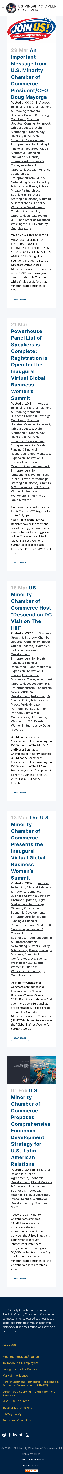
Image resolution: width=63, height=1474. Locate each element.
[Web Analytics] (31, 1471)
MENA (40, 178)
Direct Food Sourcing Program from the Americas (28, 1393)
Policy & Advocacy (35, 700)
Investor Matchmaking (17, 1407)
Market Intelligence (15, 1375)
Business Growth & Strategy (30, 115)
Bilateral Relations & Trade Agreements (30, 1174)
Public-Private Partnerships (29, 479)
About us (9, 1345)
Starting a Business (24, 199)
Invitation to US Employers (20, 1363)
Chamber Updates (23, 900)
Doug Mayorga (21, 228)
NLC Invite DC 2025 (16, 1401)
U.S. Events (39, 215)
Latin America (41, 169)
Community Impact (37, 123)
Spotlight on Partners (25, 194)
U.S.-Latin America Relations (30, 220)
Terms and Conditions (17, 1420)
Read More (20, 299)
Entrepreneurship (23, 144)
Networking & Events (25, 182)
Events (41, 445)
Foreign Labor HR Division (20, 1369)
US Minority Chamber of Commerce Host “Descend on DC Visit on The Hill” (31, 608)
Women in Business (24, 491)
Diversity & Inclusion (25, 136)
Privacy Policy (11, 1414)
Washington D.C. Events (27, 224)
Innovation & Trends (24, 157)
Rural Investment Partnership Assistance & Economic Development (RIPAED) (30, 1383)
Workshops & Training (26, 495)
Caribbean (18, 119)
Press (33, 186)
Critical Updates (22, 127)
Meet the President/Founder (21, 1356)
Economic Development (27, 140)
